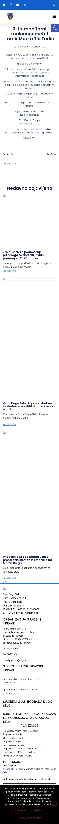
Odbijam (39, 810)
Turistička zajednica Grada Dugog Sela (20, 731)
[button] (54, 4)
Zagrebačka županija (12, 734)
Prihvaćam (21, 810)
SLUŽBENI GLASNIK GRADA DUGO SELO (28, 703)
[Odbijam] (54, 804)
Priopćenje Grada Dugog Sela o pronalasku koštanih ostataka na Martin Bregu (27, 560)
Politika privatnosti (29, 817)
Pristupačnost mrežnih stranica (17, 755)
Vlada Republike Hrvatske (14, 738)
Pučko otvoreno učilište (13, 745)
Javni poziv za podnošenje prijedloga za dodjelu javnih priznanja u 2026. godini (23, 255)
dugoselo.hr (8, 769)
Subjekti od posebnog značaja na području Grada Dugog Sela (29, 718)
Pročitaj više (9, 270)
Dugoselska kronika (12, 741)
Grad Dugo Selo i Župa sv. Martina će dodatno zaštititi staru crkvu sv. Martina (28, 406)
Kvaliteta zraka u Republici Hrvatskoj (19, 752)
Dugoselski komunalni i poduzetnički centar (23, 748)
